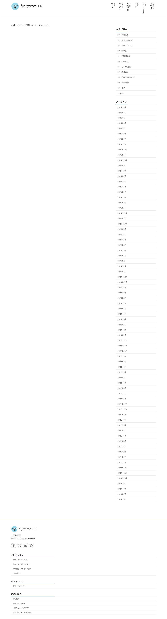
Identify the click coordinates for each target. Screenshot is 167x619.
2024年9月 (122, 229)
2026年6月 (122, 118)
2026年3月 (122, 133)
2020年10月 (122, 478)
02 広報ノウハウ (125, 45)
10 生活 (121, 88)
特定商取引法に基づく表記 (22, 612)
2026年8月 (122, 107)
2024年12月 (122, 213)
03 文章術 (122, 50)
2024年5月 (122, 250)
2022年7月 (122, 366)
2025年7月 (122, 176)
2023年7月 (122, 303)
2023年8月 (122, 298)
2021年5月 (122, 441)
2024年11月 (122, 218)
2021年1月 (122, 462)
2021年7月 (122, 430)
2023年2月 (122, 329)
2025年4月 (122, 192)
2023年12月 (122, 276)
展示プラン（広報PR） (21, 559)
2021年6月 (122, 435)
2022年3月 (122, 388)
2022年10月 (122, 351)
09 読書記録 (123, 82)
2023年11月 (122, 282)
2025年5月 (122, 186)
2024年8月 (122, 234)
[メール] (25, 545)
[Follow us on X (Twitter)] (19, 545)
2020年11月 (122, 472)
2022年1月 (122, 398)
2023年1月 (122, 335)
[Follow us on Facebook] (13, 545)
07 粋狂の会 (123, 72)
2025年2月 (122, 202)
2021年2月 (122, 457)
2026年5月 (122, 123)
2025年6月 (122, 181)
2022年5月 (122, 377)
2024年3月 (122, 261)
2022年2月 (122, 393)
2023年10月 (122, 287)
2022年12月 (122, 340)
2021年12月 (122, 404)
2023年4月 (122, 319)
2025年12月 (122, 149)
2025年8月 (122, 170)
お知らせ (121, 93)
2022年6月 (122, 372)
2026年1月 (122, 144)
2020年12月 (122, 467)
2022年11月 (122, 345)
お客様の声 (16, 573)
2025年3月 (122, 197)
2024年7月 (122, 239)
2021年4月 (122, 446)
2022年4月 (122, 382)
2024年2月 (122, 266)
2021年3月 (122, 451)
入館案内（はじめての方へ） (23, 569)
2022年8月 (122, 361)
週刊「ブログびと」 (20, 586)
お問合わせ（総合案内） (21, 608)
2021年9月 (122, 419)
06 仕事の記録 (124, 66)
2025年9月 (122, 165)
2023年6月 (122, 308)
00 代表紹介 (123, 35)
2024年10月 (122, 223)
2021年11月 (122, 409)
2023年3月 (122, 324)
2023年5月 (122, 314)
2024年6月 (122, 245)
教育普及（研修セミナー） (22, 564)
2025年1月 (122, 208)
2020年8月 (122, 488)
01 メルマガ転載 (125, 40)
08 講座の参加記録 (126, 77)
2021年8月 (122, 425)
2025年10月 (122, 160)
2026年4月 (122, 128)
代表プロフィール (19, 603)
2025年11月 (122, 155)
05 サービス (123, 61)
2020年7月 (122, 494)
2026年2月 (122, 139)
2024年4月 (122, 255)
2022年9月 (122, 356)
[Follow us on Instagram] (31, 545)
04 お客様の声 (124, 56)
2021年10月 (122, 414)
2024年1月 (122, 271)
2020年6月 (122, 499)
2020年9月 (122, 483)
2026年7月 (122, 112)
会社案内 (16, 599)
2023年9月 (122, 292)
